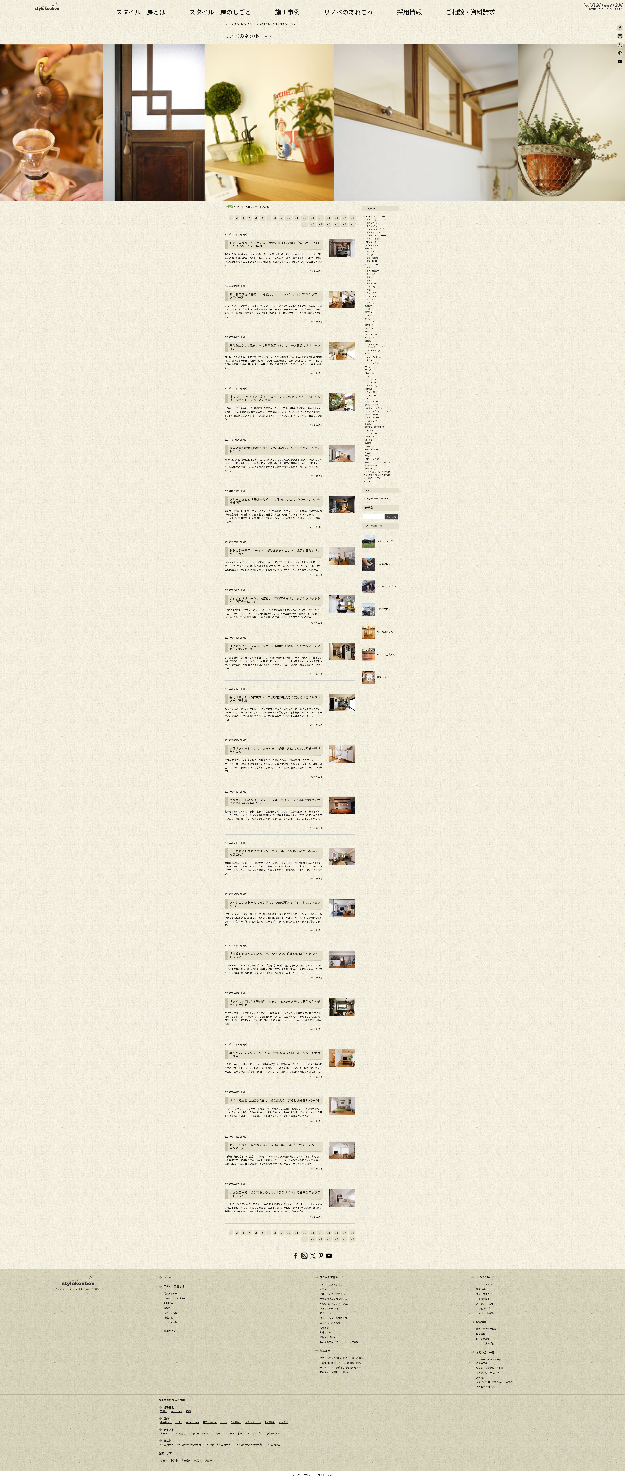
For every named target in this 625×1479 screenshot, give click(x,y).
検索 (394, 516)
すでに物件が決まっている (333, 1298)
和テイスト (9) (371, 433)
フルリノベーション (330, 1308)
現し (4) (370, 376)
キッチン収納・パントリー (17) (379, 238)
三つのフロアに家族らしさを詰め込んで (340, 1367)
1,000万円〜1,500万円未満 (248, 1444)
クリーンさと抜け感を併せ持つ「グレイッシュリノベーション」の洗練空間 (274, 501)
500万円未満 (166, 1444)
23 (336, 224)
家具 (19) (370, 277)
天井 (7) (368, 366)
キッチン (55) (370, 219)
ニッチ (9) (371, 286)
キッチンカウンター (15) (377, 235)
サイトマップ (325, 1474)
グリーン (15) (372, 273)
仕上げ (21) (369, 372)
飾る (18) (370, 289)
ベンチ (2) (369, 331)
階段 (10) (368, 318)
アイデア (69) (370, 296)
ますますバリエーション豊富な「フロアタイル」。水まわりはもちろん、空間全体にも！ (274, 600)
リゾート (229, 1433)
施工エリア (325, 1289)
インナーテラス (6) (372, 350)
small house (192, 1422)
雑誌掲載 (168, 1317)
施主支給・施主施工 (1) (374, 427)
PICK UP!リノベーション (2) (375, 216)
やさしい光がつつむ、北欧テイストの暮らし (342, 1358)
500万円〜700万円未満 (189, 1444)
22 (328, 224)
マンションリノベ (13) (374, 407)
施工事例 (287, 11)
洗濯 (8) (370, 309)
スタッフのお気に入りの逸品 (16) (377, 475)
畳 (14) (369, 360)
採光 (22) (370, 302)
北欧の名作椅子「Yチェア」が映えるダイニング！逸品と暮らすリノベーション (274, 552)
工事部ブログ (383, 563)
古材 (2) (370, 398)
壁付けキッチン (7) (374, 222)
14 (320, 217)
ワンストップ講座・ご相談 (489, 1368)
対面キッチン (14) (374, 226)
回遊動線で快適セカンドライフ (336, 1372)
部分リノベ (325, 1313)
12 (304, 217)
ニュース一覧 (170, 1322)
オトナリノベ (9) (372, 414)
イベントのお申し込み (487, 1372)
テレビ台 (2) (372, 293)
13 (312, 217)
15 (328, 217)
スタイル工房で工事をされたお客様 (494, 1382)
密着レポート (383, 677)
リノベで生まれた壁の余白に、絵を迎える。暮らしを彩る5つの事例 (274, 1100)
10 (288, 217)
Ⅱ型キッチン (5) (373, 232)
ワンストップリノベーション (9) (378, 411)
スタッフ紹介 (170, 1312)
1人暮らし (270, 1422)
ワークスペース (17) (373, 337)
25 (352, 224)
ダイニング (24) (371, 245)
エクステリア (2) (372, 344)
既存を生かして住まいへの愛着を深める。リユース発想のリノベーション (274, 347)
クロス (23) (371, 379)
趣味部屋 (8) (370, 439)
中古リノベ (166, 1422)
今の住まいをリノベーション (334, 1303)
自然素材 (283, 1422)
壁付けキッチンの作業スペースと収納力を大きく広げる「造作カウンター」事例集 (274, 699)
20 (312, 224)
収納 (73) (368, 248)
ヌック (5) (369, 328)
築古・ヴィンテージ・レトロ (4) (378, 462)
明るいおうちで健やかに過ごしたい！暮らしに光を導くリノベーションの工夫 (274, 1146)
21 (320, 224)
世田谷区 (186, 1460)
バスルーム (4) (371, 334)
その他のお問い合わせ (487, 1387)
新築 (188, 1411)
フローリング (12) (374, 356)
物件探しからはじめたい (332, 1294)
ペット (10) (369, 436)
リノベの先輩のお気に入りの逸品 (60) (379, 471)
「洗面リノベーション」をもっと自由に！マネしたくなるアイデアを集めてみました (274, 647)
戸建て (163, 1411)
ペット (223, 1422)
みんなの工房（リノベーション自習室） (340, 1342)
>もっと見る (316, 270)
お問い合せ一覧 (485, 1352)
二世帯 (178, 1422)
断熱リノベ (325, 1332)
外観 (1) (368, 340)
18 (352, 217)
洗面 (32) (368, 305)
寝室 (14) (368, 312)
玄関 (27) (368, 315)
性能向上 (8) (370, 468)
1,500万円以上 (272, 1444)
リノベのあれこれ (348, 11)
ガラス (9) (371, 391)
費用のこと (170, 1331)
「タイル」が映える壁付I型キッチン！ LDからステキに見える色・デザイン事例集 (274, 1003)
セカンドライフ (253, 1422)
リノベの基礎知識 (385, 654)
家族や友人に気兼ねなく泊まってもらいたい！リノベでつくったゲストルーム (274, 450)
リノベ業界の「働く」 (487, 1343)
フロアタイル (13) (374, 363)
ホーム (228, 24)
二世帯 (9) (369, 430)
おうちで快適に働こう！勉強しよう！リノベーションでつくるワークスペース (274, 296)
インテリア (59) (371, 264)
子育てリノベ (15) (372, 417)
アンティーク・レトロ (199, 1433)
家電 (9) (370, 280)
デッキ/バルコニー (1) (375, 347)
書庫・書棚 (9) (372, 258)
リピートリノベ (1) (372, 459)
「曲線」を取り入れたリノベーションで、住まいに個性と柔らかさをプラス (274, 955)
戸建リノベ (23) (371, 401)
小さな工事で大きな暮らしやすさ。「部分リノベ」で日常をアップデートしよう (274, 1194)
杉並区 (163, 1460)
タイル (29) (371, 382)
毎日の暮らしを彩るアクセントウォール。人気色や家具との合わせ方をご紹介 (274, 853)
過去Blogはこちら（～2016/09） (376, 498)
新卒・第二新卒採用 (486, 1329)
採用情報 (409, 11)
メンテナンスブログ (386, 586)
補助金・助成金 (328, 1337)
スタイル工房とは (141, 11)
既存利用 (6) (372, 299)
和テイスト (243, 1433)
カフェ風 (180, 1433)
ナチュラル (166, 1433)
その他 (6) (368, 481)
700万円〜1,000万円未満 (217, 1444)
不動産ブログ (383, 609)
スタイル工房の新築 (330, 1322)
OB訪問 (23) (370, 455)
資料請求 (480, 1377)
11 (296, 217)
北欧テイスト (273, 1433)
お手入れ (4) (370, 446)
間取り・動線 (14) (372, 449)
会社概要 (168, 1303)
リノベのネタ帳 (262, 24)
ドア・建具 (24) (373, 270)
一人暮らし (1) (371, 420)
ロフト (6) (369, 325)
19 (304, 224)
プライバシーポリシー (301, 1474)
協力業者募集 (483, 1338)
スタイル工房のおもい (175, 1298)
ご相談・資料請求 (470, 11)
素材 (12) (368, 388)
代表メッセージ (172, 1293)
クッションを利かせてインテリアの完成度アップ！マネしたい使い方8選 (274, 904)
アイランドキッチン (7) (376, 229)
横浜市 (174, 1460)
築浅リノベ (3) (371, 465)
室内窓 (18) (371, 283)
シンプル (257, 1433)
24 (344, 224)
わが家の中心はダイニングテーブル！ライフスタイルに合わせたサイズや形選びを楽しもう (274, 801)
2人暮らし (236, 1422)
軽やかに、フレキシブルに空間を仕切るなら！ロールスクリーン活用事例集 (274, 1054)
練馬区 (197, 1460)
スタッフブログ (384, 541)
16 (336, 217)
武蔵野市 (209, 1460)
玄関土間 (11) (372, 261)
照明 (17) (370, 267)
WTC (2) (370, 254)
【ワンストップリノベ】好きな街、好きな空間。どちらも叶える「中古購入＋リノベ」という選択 (274, 398)
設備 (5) (368, 443)
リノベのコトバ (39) (372, 478)
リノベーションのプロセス (333, 1318)
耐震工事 (324, 1327)
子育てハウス (210, 1422)
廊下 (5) (368, 369)
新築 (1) (368, 423)
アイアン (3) (371, 395)
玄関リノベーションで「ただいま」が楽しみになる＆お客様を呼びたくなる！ (274, 750)
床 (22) (368, 353)
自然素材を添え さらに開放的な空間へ (340, 1362)
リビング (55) (370, 242)
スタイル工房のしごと (220, 11)
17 (344, 217)
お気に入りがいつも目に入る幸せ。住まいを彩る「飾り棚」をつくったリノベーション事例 (274, 244)
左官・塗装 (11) (373, 385)
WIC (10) (370, 251)
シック (218, 1433)
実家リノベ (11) (371, 404)
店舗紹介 (168, 1308)
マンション (176, 1411)
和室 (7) (368, 452)
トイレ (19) (369, 321)
